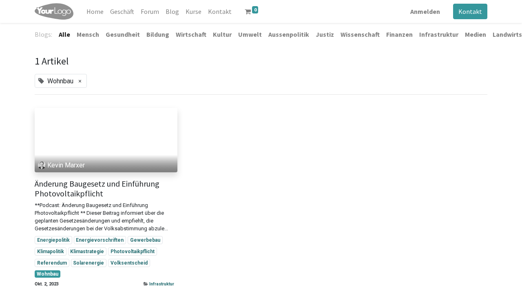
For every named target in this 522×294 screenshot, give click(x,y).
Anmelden (425, 11)
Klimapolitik (50, 251)
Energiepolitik (53, 240)
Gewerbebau (145, 240)
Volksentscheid (129, 263)
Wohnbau (47, 274)
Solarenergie (88, 263)
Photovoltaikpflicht (133, 251)
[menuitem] (95, 11)
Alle (64, 34)
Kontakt (470, 11)
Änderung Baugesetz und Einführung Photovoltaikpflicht (97, 188)
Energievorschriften (100, 240)
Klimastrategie (87, 251)
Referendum (52, 263)
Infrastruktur (161, 284)
